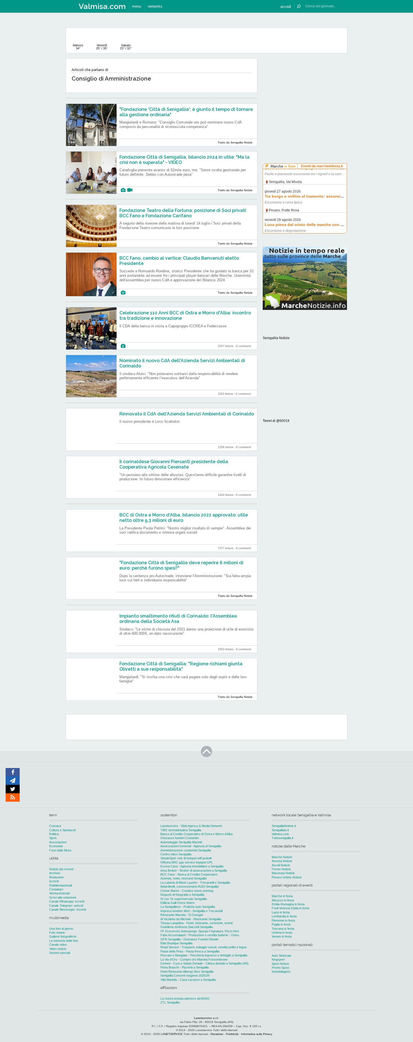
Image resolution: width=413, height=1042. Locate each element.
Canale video (58, 944)
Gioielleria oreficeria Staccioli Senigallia (186, 927)
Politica (54, 834)
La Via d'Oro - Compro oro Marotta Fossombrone (194, 959)
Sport (52, 838)
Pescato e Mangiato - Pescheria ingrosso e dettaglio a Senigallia (203, 955)
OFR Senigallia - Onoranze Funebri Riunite (189, 939)
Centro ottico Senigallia (175, 854)
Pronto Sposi (280, 967)
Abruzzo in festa (283, 900)
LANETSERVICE (172, 1034)
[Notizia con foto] (123, 190)
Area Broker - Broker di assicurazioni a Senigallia (193, 870)
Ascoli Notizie (281, 865)
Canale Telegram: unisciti (66, 905)
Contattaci (56, 889)
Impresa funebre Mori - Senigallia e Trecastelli (191, 911)
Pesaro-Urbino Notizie (287, 877)
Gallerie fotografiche (62, 936)
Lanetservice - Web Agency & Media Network (191, 826)
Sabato (125, 47)
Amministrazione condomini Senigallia (185, 850)
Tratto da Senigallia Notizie (235, 142)
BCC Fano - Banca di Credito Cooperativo (188, 874)
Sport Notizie (280, 963)
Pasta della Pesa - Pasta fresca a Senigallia (189, 951)
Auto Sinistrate (281, 955)
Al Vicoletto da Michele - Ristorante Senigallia (190, 919)
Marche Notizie (282, 857)
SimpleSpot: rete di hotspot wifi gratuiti (186, 858)
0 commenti (243, 346)
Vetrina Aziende (59, 893)
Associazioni (57, 842)
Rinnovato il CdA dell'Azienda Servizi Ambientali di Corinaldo (186, 414)
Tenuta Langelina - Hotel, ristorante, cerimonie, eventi (196, 923)
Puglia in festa (281, 924)
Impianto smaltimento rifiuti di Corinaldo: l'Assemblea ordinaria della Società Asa (178, 618)
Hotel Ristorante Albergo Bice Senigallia (187, 971)
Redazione (56, 877)
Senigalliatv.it (280, 830)
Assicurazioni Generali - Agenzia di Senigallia (190, 846)
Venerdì (102, 47)
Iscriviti (54, 881)
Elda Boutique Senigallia (176, 943)
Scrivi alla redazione (62, 897)
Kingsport (278, 959)
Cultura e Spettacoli (62, 830)
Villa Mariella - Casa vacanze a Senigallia (188, 979)
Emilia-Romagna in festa (288, 904)
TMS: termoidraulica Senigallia (180, 830)
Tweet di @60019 (276, 421)
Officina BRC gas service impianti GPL (186, 862)
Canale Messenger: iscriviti (67, 909)
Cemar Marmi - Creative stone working (186, 890)
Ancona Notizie (282, 861)
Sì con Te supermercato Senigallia (183, 899)
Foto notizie (57, 932)
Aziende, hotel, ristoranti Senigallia (183, 878)
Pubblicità (232, 1034)
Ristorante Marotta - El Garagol (181, 915)
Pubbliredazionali (60, 885)
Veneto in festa (282, 936)
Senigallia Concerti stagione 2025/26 (185, 975)
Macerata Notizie (283, 873)
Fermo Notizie (281, 869)
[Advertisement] (305, 94)
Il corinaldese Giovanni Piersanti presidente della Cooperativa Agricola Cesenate (173, 464)
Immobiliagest (281, 971)
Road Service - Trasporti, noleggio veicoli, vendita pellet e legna (203, 947)
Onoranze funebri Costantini (179, 838)
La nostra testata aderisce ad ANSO (185, 998)
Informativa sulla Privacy (256, 1034)
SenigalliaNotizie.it (284, 826)
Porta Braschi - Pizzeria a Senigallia (184, 967)
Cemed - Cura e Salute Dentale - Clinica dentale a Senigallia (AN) (204, 963)
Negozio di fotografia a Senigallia (182, 894)
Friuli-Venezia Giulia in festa (290, 908)
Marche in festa (282, 896)
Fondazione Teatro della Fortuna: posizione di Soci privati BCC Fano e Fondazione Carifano (182, 213)
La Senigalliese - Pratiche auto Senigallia (187, 906)
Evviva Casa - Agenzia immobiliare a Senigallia (191, 866)
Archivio (54, 873)
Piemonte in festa (283, 920)
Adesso (78, 47)
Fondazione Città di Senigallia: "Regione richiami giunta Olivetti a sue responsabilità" (180, 666)
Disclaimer (216, 1034)
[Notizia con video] (129, 190)
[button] (286, 6)
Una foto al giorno (61, 928)
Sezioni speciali (59, 952)
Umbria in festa (282, 932)
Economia (56, 846)
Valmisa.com (280, 834)
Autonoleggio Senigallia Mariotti (181, 842)
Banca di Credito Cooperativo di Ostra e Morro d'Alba (196, 834)
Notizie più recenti (61, 869)
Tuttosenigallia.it (282, 838)
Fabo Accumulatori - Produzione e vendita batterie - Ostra (199, 935)
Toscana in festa (283, 928)
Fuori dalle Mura (60, 850)
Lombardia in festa (284, 916)
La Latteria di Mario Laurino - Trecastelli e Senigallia (195, 882)
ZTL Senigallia (170, 1002)
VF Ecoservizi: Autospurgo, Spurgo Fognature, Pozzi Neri (199, 931)
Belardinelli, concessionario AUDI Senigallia (189, 886)
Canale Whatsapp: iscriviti (66, 901)
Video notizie (57, 948)
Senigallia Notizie (276, 338)
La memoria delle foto (63, 940)
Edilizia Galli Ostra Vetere (177, 902)
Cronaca (55, 826)
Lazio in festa (281, 912)
